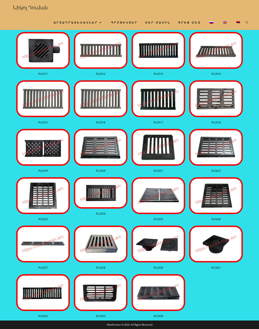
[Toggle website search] (247, 22)
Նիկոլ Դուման (30, 7)
